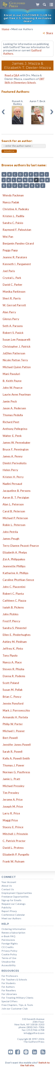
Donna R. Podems (14, 676)
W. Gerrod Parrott (14, 305)
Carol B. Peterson (14, 511)
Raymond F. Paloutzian (17, 229)
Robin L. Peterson (14, 524)
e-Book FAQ (8, 936)
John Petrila (10, 531)
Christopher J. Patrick (16, 346)
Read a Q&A (12, 75)
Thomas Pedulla (13, 415)
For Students (9, 983)
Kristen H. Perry (13, 476)
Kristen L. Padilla (13, 216)
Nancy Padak (11, 202)
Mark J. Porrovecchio (16, 710)
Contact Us (8, 889)
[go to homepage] (13, 4)
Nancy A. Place (12, 662)
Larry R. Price (11, 813)
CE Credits (8, 947)
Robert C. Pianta (13, 593)
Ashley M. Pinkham (15, 641)
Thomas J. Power (13, 765)
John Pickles (10, 614)
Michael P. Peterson (15, 518)
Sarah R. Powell (12, 751)
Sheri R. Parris (12, 298)
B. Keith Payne (12, 380)
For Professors (10, 976)
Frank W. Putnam (13, 861)
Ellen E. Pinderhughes (17, 634)
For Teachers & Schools (14, 979)
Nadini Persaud (12, 483)
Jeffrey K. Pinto (13, 648)
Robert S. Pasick (13, 332)
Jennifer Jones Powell (17, 744)
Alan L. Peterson (13, 504)
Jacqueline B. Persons (17, 490)
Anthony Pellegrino (15, 428)
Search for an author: (17, 141)
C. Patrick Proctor (14, 840)
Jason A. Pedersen (14, 408)
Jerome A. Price (13, 799)
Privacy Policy (9, 950)
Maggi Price (10, 820)
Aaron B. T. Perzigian (16, 497)
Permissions (8, 940)
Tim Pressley (11, 792)
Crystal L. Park (12, 277)
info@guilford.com (34, 1033)
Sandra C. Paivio (13, 222)
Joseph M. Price (13, 806)
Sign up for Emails (11, 900)
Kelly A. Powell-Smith (16, 758)
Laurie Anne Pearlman (17, 394)
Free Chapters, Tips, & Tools (17, 1005)
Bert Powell (10, 737)
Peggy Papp (10, 250)
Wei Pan (8, 236)
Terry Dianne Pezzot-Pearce (21, 545)
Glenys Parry (11, 319)
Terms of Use (9, 958)
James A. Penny (12, 456)
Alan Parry (9, 312)
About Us (7, 885)
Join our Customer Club (15, 1008)
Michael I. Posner (14, 731)
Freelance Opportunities (15, 896)
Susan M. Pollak (13, 689)
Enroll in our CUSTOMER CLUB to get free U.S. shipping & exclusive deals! (27, 18)
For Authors (8, 986)
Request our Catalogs (14, 903)
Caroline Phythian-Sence (18, 579)
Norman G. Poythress (16, 772)
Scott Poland (11, 682)
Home (5, 29)
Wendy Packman (13, 195)
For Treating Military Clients (17, 997)
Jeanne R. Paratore (15, 257)
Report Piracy (9, 911)
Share (49, 33)
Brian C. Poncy (12, 696)
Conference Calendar (13, 914)
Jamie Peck (10, 401)
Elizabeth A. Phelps (15, 552)
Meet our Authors (11, 918)
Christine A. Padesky (16, 209)
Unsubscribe (8, 961)
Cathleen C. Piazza (14, 600)
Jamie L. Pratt (11, 779)
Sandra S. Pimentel (14, 628)
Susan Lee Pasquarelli (16, 339)
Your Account (9, 882)
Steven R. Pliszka (13, 669)
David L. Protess (13, 847)
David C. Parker (12, 284)
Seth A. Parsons (13, 325)
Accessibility (9, 965)
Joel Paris (9, 271)
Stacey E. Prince (13, 827)
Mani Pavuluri (11, 373)
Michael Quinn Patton (17, 367)
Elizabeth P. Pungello (16, 854)
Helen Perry (10, 470)
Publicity (6, 907)
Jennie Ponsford (13, 703)
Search (9, 151)
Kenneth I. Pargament (17, 264)
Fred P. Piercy (11, 621)
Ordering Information (14, 929)
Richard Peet (11, 422)
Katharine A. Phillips (15, 573)
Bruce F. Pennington (16, 449)
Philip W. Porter (13, 724)
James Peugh (11, 538)
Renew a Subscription (13, 932)
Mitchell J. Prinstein (15, 833)
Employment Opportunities (17, 893)
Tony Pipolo (10, 655)
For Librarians (9, 994)
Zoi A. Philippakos (14, 559)
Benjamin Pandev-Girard (18, 243)
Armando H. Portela (15, 717)
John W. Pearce (12, 387)
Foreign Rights (10, 943)
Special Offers (9, 1001)
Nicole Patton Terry (15, 360)
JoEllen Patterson (14, 353)
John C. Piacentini (14, 586)
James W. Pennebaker (17, 442)
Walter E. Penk (12, 435)
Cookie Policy (9, 954)
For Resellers (9, 990)
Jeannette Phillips (14, 566)
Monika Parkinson (14, 291)
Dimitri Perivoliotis (14, 463)
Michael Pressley (13, 785)
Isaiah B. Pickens (13, 607)
